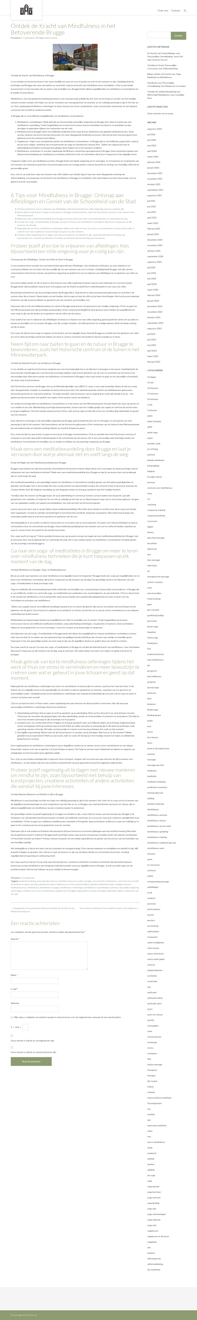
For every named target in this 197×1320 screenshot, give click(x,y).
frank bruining (154, 598)
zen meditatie (153, 1269)
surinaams (152, 1053)
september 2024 (155, 256)
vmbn (150, 1131)
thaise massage (154, 1064)
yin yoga (151, 1175)
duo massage (153, 560)
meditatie (152, 776)
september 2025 (155, 190)
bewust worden (76, 881)
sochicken (152, 975)
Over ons (163, 10)
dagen (150, 526)
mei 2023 (151, 345)
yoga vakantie (154, 1219)
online (150, 876)
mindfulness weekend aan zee (161, 842)
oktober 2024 (153, 250)
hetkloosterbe (50, 37)
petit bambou (153, 909)
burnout (151, 482)
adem (150, 415)
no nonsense (153, 865)
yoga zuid (151, 1225)
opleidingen (153, 887)
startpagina (152, 1025)
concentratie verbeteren (104, 881)
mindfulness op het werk (159, 826)
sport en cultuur (155, 1014)
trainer (150, 1086)
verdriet (151, 1114)
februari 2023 (153, 361)
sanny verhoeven (155, 953)
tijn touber (152, 1081)
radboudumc (153, 931)
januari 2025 (153, 234)
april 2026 (152, 151)
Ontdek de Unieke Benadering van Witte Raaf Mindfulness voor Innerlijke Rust (165, 94)
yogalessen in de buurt (158, 1236)
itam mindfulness (155, 659)
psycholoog (152, 926)
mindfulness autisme (157, 815)
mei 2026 (151, 145)
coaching (151, 504)
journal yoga (153, 687)
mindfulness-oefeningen (71, 887)
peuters (151, 920)
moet (149, 859)
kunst (150, 731)
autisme (151, 454)
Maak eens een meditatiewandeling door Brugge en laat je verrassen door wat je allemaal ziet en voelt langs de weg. (72, 218)
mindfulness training (157, 837)
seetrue (151, 964)
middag (150, 798)
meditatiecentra (18, 887)
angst (150, 438)
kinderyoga (152, 709)
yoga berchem (154, 1192)
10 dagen (151, 377)
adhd (149, 427)
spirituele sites (154, 1003)
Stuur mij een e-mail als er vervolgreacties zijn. (32, 1040)
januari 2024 (153, 300)
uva (149, 1108)
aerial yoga (152, 432)
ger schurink (153, 609)
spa (149, 986)
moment (114, 887)
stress (150, 1047)
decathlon (152, 543)
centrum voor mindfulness (159, 488)
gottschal (152, 621)
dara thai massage (156, 537)
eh (148, 571)
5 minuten (152, 410)
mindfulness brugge (49, 887)
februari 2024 (153, 295)
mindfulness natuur (156, 820)
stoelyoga (152, 1042)
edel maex (152, 565)
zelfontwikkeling (155, 1264)
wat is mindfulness (156, 1142)
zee (149, 1247)
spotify (150, 1020)
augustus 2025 (154, 195)
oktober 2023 (153, 317)
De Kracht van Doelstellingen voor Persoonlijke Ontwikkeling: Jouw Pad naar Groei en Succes (165, 56)
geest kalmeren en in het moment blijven (70, 884)
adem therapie (154, 421)
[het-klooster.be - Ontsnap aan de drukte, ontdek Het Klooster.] (26, 10)
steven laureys (154, 1036)
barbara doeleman (155, 460)
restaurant (152, 937)
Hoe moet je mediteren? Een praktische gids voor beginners (110, 908)
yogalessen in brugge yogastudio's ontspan (76, 890)
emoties (34, 884)
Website (15, 1003)
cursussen (152, 521)
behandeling (153, 465)
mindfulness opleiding (157, 831)
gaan (149, 604)
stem (149, 1031)
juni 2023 (151, 339)
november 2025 (154, 178)
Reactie (15, 939)
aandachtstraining (27, 881)
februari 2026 (153, 162)
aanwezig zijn (43, 881)
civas (149, 493)
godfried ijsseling (155, 615)
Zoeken (178, 35)
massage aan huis (155, 765)
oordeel (26, 890)
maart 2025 (152, 223)
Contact (176, 10)
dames (150, 532)
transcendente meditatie (159, 1097)
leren (149, 743)
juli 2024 (151, 267)
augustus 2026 (154, 129)
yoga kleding (153, 1203)
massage (151, 759)
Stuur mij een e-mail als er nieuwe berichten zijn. (33, 1052)
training (151, 1092)
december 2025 (154, 173)
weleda (150, 1158)
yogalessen (152, 1230)
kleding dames (154, 715)
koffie (150, 720)
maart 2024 (152, 289)
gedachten (44, 884)
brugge (87, 881)
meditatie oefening (156, 781)
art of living (152, 449)
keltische (151, 693)
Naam (14, 975)
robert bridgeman (155, 942)
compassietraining (156, 515)
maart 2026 (152, 156)
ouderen (151, 898)
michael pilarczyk (155, 792)
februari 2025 (153, 228)
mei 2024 (151, 278)
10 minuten (152, 388)
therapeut (152, 1070)
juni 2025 (151, 206)
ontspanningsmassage (158, 881)
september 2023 (155, 323)
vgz (149, 1120)
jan (148, 665)
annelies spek (153, 443)
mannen (151, 754)
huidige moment (123, 884)
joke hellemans (154, 676)
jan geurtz (152, 670)
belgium (151, 471)
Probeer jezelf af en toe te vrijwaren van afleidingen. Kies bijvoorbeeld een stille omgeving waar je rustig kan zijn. (71, 209)
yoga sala (151, 1208)
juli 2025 (151, 201)
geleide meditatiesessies (102, 884)
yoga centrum (154, 1197)
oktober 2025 (153, 184)
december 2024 (154, 239)
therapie (151, 1075)
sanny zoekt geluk (156, 959)
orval (149, 892)
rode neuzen (153, 948)
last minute (152, 737)
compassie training (156, 510)
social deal (152, 981)
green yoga (152, 626)
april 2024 (152, 284)
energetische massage (158, 576)
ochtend (151, 870)
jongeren (151, 682)
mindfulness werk (155, 848)
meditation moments (157, 787)
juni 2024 (151, 273)
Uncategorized (27, 877)
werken (151, 1164)
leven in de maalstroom (158, 748)
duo (149, 554)
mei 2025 (151, 212)
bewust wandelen (58, 881)
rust (33, 890)
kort (149, 726)
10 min (150, 382)
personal (151, 903)
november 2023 (154, 311)
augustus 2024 (154, 262)
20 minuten (152, 399)
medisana (151, 770)
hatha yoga (152, 637)
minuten (151, 853)
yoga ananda (153, 1186)
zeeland (151, 1253)
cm (148, 499)
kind (149, 698)
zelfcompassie (154, 1258)
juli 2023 (151, 334)
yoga (149, 1181)
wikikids (151, 1169)
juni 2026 (151, 140)
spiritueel (151, 992)
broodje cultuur (154, 476)
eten (149, 587)
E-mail (14, 989)
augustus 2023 (154, 328)
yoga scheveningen (156, 1214)
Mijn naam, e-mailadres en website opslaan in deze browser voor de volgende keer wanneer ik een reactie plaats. (67, 1017)
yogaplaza (152, 1242)
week (150, 1147)
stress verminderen (45, 890)
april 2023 (152, 350)
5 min (149, 404)
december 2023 (154, 306)
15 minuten (152, 393)
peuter (150, 914)
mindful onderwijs (155, 804)
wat (149, 1136)
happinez (151, 632)
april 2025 (152, 217)
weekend (151, 1153)
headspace (152, 643)
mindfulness (33, 887)
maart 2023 (152, 356)
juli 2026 (151, 134)
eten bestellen (154, 593)
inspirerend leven (155, 654)
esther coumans (155, 582)
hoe (149, 648)
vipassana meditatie (156, 1125)
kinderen (151, 704)
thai (149, 1059)
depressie (152, 548)
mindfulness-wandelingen (96, 887)
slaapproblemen (155, 970)
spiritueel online (155, 998)
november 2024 (154, 245)
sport (150, 1009)
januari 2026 (153, 167)
